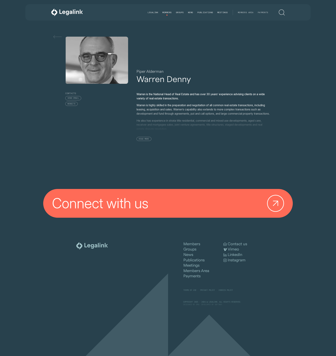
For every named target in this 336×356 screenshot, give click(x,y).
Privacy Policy (207, 290)
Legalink (153, 12)
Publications (205, 12)
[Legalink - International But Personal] (67, 12)
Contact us (237, 244)
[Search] (282, 12)
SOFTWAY (218, 304)
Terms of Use (189, 290)
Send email (73, 98)
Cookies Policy (226, 290)
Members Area (246, 12)
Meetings (222, 12)
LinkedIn (235, 255)
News (190, 12)
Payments (263, 12)
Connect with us (100, 203)
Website (71, 104)
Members (167, 12)
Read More (144, 139)
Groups (180, 12)
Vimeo (233, 249)
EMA (197, 304)
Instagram (237, 260)
